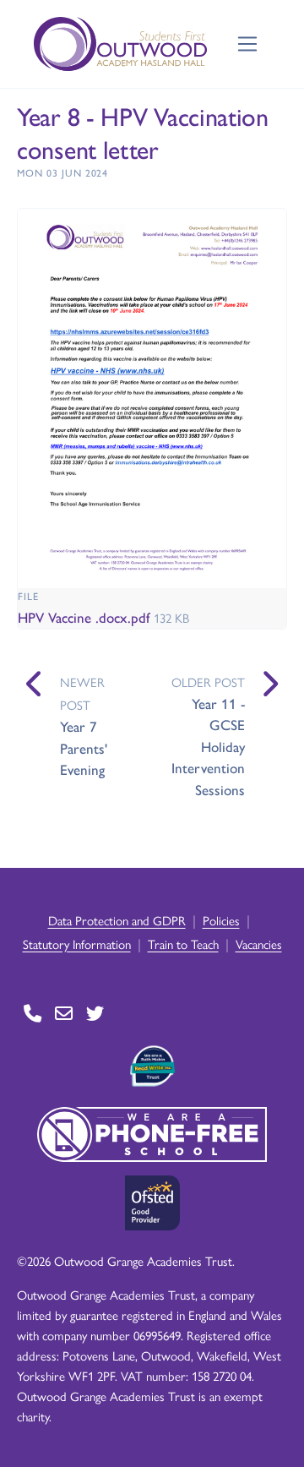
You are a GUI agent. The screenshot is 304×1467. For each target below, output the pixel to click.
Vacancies (259, 943)
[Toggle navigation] (248, 44)
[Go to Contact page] (32, 1013)
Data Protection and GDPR (117, 920)
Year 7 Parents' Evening (83, 747)
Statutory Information (77, 943)
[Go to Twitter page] (95, 1013)
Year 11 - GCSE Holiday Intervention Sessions (208, 746)
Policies (221, 920)
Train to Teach (183, 943)
